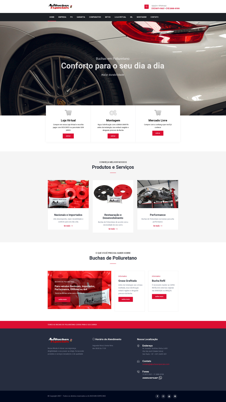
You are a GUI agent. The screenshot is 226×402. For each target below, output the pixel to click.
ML (131, 17)
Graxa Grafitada (127, 280)
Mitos (108, 17)
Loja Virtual (120, 17)
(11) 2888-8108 (173, 8)
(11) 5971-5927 (158, 8)
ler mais (67, 226)
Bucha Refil (158, 280)
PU (71, 17)
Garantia (81, 17)
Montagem (141, 17)
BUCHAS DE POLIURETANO (64, 282)
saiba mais (63, 299)
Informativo (122, 276)
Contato (154, 17)
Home (51, 17)
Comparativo (95, 17)
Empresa (62, 17)
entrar (68, 136)
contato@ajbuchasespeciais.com (155, 364)
